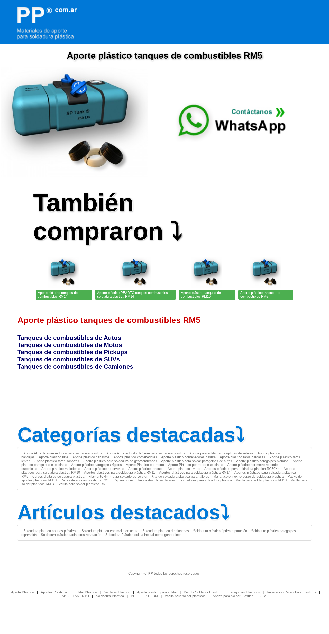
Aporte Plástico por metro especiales (195, 465)
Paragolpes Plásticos (244, 592)
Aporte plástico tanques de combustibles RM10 (201, 295)
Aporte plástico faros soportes (56, 461)
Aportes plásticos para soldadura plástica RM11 (119, 472)
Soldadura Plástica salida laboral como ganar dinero (143, 535)
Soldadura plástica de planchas (165, 531)
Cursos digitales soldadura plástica (58, 476)
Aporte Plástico (22, 592)
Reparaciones (123, 480)
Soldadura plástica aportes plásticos (50, 531)
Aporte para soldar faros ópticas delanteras (221, 453)
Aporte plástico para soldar (157, 592)
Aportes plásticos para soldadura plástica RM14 (194, 472)
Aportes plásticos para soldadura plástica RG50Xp (241, 469)
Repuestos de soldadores (157, 480)
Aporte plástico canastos (90, 457)
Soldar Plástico (85, 592)
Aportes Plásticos (54, 592)
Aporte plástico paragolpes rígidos (96, 465)
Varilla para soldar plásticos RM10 (261, 480)
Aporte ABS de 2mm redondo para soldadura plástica (62, 453)
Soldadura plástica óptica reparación (220, 531)
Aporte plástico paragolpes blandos (262, 461)
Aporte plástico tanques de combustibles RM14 (58, 295)
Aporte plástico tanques (145, 469)
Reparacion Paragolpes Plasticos (291, 592)
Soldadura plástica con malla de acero (109, 531)
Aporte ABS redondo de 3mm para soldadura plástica (145, 453)
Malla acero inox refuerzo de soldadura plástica (248, 476)
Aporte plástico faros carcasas (242, 457)
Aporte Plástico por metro (145, 465)
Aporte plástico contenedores (135, 457)
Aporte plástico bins (53, 457)
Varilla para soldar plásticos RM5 (83, 484)
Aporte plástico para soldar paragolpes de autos (196, 461)
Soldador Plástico (117, 592)
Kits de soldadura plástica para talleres (180, 476)
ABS (263, 596)
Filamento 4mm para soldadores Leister (117, 476)
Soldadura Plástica (110, 596)
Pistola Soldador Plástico (202, 592)
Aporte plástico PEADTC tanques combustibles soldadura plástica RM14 (132, 295)
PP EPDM (150, 596)
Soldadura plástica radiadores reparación (71, 535)
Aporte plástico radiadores (60, 469)
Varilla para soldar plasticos (185, 596)
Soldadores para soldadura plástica (206, 480)
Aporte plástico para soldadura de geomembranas (120, 461)
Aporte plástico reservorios (104, 469)
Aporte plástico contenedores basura (188, 457)
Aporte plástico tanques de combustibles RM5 (260, 295)
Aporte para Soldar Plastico (233, 596)
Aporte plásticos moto (184, 469)
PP (133, 596)
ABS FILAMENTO (75, 596)
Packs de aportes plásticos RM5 (85, 480)
